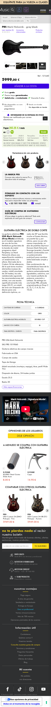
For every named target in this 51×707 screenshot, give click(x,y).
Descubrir (40, 186)
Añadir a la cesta (25, 86)
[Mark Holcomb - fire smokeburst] (11, 162)
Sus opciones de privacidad (24, 699)
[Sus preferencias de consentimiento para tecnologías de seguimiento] (46, 702)
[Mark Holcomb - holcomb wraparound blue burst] (40, 162)
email (38, 203)
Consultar (40, 222)
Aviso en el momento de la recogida (21, 703)
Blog (25, 662)
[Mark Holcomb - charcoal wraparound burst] (25, 162)
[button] (10, 66)
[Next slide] (47, 162)
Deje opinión (25, 435)
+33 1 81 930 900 (27, 571)
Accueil (5, 17)
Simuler (44, 131)
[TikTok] (20, 689)
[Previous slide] (3, 162)
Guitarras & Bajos (16, 17)
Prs (28, 21)
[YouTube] (43, 689)
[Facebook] (8, 689)
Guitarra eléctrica (30, 17)
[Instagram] (31, 689)
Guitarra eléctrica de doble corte (13, 21)
